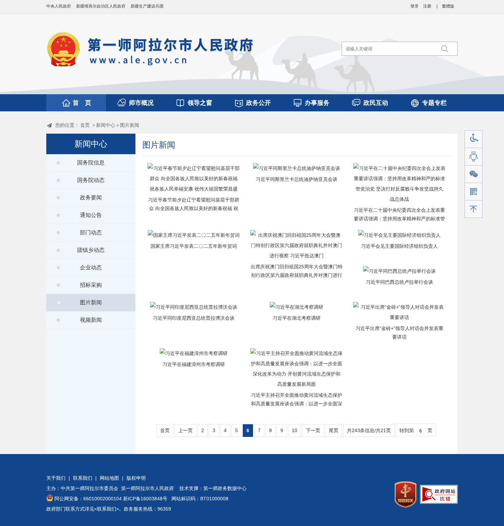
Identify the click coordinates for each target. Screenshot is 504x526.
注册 (427, 6)
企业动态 (91, 267)
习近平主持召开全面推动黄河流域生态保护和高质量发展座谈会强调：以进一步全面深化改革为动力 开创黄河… (296, 403)
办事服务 (317, 102)
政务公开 (258, 102)
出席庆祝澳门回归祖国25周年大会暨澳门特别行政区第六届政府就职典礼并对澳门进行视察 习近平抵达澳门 (297, 275)
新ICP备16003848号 (145, 498)
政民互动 (375, 102)
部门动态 (91, 232)
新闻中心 (105, 125)
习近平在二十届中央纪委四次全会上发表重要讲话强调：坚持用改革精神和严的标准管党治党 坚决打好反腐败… (399, 218)
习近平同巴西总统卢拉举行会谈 (399, 282)
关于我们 (55, 478)
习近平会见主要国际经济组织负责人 (399, 246)
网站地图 (109, 478)
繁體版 (448, 6)
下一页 (313, 430)
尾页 (333, 430)
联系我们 (82, 478)
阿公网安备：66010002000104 (88, 498)
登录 (414, 6)
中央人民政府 (58, 6)
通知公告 (91, 215)
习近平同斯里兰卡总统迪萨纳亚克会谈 (296, 179)
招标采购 (91, 285)
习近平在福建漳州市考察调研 (194, 364)
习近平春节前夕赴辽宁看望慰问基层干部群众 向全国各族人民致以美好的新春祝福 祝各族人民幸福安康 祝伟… (193, 208)
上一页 (185, 430)
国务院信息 (91, 163)
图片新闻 (129, 125)
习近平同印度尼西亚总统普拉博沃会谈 (194, 318)
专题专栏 (434, 102)
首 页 (82, 102)
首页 (85, 125)
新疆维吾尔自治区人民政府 (100, 6)
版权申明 (136, 478)
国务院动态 (91, 180)
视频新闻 (91, 320)
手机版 (473, 191)
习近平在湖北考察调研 (297, 318)
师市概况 (141, 102)
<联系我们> (106, 509)
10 (294, 430)
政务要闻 (91, 197)
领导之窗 (200, 102)
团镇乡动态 (91, 250)
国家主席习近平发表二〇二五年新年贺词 (194, 246)
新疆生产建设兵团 (147, 6)
